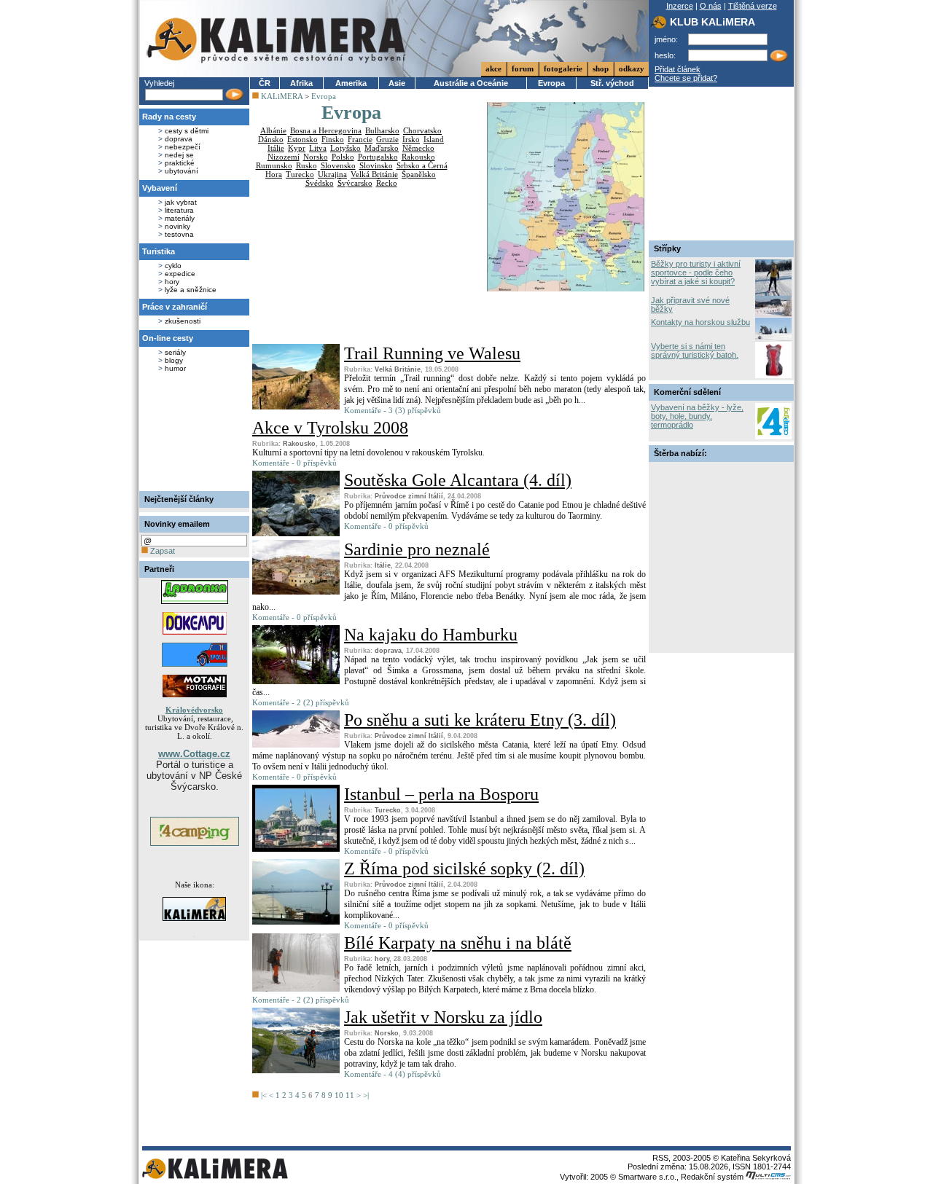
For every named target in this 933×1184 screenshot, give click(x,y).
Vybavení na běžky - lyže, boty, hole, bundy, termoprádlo (697, 416)
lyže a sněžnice (190, 290)
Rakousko (418, 156)
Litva (318, 148)
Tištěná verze (752, 5)
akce (493, 68)
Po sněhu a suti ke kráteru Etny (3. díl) (480, 719)
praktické (180, 163)
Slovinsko (376, 165)
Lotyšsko (345, 148)
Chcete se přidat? (686, 78)
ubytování (181, 171)
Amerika (351, 83)
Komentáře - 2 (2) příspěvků (300, 702)
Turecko (300, 174)
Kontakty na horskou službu (700, 322)
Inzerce (679, 5)
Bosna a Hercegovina (326, 130)
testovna (179, 234)
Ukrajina (332, 174)
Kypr (296, 148)
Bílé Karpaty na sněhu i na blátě (457, 942)
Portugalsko (378, 156)
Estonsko (302, 139)
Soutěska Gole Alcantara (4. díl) (457, 480)
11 (350, 1095)
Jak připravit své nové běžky (690, 304)
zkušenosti (182, 321)
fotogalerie (563, 68)
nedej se (179, 155)
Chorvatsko (422, 130)
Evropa (551, 83)
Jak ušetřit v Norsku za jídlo (443, 1017)
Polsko (343, 156)
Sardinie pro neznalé (417, 549)
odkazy (631, 68)
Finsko (332, 139)
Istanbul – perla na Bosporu (441, 794)
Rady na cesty (169, 116)
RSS (660, 1157)
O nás (711, 5)
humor (175, 368)
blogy (174, 360)
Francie (360, 139)
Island (433, 139)
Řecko (386, 183)
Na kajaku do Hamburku (431, 634)
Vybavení (159, 188)
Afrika (301, 83)
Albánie (273, 130)
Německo (418, 148)
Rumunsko (274, 165)
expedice (180, 274)
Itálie (276, 148)
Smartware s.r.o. (647, 1176)
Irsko (411, 139)
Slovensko (338, 165)
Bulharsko (382, 130)
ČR (264, 83)
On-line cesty (167, 338)
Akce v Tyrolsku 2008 (330, 427)
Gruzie (387, 139)
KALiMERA (281, 96)
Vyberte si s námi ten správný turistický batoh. (694, 350)
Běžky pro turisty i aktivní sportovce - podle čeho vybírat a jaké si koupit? (696, 272)
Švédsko (319, 183)
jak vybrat (181, 202)
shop (601, 68)
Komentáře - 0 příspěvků (294, 462)
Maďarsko (381, 148)
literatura (179, 210)
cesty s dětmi (186, 131)
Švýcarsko (354, 183)
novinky (177, 226)
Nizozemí (284, 156)
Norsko (315, 156)
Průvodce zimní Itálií (409, 496)
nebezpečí (182, 147)
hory (172, 282)
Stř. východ (612, 83)
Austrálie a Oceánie (471, 83)
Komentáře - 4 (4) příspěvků (392, 1074)
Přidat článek (677, 69)
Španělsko (419, 174)
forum (523, 68)
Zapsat (161, 550)
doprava (178, 139)
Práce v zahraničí (174, 306)
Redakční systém (713, 1176)
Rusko (306, 165)
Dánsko (271, 139)
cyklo (173, 266)
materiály (180, 218)
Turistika (158, 251)
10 (339, 1095)
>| (366, 1095)
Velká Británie (374, 174)
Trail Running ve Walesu (432, 353)
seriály (175, 352)
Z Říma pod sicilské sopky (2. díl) (464, 868)
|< (264, 1095)
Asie (397, 83)
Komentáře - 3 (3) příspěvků (392, 410)
